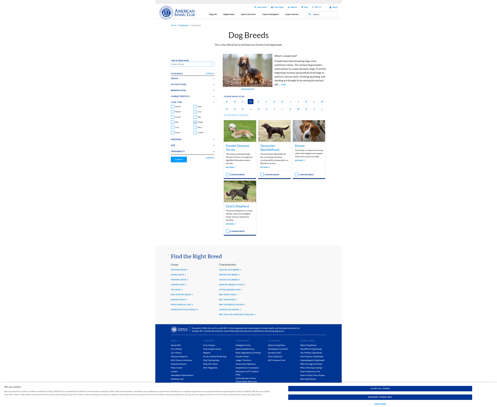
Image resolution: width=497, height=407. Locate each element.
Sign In (335, 7)
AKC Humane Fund (276, 360)
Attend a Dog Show (276, 345)
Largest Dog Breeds (228, 280)
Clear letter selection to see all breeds (236, 115)
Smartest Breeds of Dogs (231, 285)
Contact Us (176, 382)
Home (173, 25)
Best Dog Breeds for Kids (231, 305)
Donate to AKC (275, 352)
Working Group (178, 280)
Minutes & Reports (179, 356)
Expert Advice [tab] (292, 14)
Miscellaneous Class (181, 305)
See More (230, 167)
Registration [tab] (229, 14)
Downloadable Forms (245, 349)
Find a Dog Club (275, 356)
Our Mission (176, 349)
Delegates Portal (243, 345)
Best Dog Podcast (308, 379)
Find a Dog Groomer (212, 349)
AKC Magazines (210, 367)
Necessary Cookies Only (380, 397)
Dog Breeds (183, 25)
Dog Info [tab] (213, 14)
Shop (306, 7)
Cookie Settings (380, 404)
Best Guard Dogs (227, 300)
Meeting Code (177, 379)
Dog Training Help (211, 360)
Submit (179, 159)
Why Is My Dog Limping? (311, 367)
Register (294, 7)
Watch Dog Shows (308, 345)
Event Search (262, 7)
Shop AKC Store (210, 364)
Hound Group (177, 275)
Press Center (176, 367)
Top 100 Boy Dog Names (311, 352)
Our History (176, 352)
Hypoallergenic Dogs (229, 290)
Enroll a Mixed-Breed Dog (214, 356)
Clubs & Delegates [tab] (270, 14)
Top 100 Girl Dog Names (311, 349)
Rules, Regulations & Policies (248, 352)
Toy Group (176, 290)
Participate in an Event (278, 349)
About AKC (176, 345)
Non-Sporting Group (181, 295)
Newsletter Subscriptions (182, 375)
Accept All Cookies (380, 388)
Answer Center (242, 356)
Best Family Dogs (227, 295)
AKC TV (318, 7)
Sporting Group (178, 270)
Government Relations (246, 364)
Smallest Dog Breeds (229, 270)
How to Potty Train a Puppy (312, 375)
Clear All (210, 73)
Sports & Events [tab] (248, 14)
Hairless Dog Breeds (229, 310)
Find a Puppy (279, 7)
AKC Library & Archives (181, 360)
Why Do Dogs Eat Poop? (311, 364)
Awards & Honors (179, 364)
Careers (174, 371)
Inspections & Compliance (247, 367)
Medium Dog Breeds (228, 275)
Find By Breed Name (180, 60)
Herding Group (178, 300)
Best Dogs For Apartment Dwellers (236, 314)
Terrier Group (178, 285)
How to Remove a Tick (310, 371)
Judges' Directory (243, 360)
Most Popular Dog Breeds (311, 356)
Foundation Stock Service (183, 310)
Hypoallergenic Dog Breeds (312, 360)
